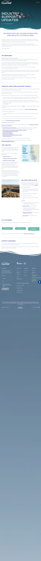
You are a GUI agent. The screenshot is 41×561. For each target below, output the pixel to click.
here (24, 106)
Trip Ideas (25, 275)
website (36, 185)
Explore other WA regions (23, 283)
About (17, 270)
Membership (18, 274)
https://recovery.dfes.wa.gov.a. (8, 141)
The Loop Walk (25, 215)
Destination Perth (19, 292)
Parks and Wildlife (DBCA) (33, 229)
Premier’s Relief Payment (7, 132)
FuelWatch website (6, 156)
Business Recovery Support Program (9, 127)
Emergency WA (20, 228)
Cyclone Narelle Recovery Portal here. (13, 120)
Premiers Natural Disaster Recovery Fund (10, 131)
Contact (34, 268)
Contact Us (33, 270)
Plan (25, 273)
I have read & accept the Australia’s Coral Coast (7, 285)
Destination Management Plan (19, 278)
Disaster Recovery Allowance (8, 133)
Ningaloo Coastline (26, 206)
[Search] (36, 2)
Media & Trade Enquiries (19, 272)
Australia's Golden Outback (20, 285)
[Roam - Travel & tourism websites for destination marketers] (20, 307)
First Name (4, 275)
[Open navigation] (38, 2)
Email (3, 281)
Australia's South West (20, 290)
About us (19, 268)
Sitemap (26, 268)
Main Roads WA (6, 228)
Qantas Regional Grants (7, 136)
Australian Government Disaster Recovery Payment (12, 135)
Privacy (18, 276)
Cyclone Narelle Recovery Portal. (31, 109)
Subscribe (5, 288)
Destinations (26, 270)
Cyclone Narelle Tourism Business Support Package (12, 130)
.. (14, 141)
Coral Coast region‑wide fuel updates (10, 158)
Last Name (4, 278)
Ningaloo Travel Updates (28, 233)
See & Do (25, 272)
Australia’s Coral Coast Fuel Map (9, 160)
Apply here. (25, 130)
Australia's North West (20, 288)
